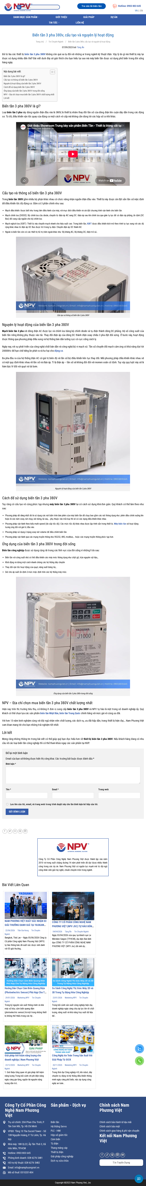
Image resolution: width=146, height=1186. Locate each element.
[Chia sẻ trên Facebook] (4, 831)
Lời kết (6, 98)
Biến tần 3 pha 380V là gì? (14, 76)
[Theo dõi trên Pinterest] (112, 1155)
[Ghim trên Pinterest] (20, 831)
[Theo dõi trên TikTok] (107, 1155)
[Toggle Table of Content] (51, 72)
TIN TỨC (53, 22)
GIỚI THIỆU (61, 17)
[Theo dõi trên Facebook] (102, 1155)
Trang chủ (40, 41)
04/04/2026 (57, 931)
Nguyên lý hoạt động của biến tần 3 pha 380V (22, 83)
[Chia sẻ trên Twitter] (10, 831)
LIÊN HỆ (80, 22)
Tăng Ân (80, 47)
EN (141, 11)
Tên (8, 789)
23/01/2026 (57, 998)
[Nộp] (19, 7)
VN (136, 11)
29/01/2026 (10, 998)
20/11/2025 (57, 1065)
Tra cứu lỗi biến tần (92, 6)
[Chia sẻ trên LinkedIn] (25, 831)
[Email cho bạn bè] (15, 831)
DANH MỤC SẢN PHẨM (25, 17)
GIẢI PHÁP (88, 17)
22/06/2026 (10, 930)
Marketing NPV (23, 998)
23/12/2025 (10, 1065)
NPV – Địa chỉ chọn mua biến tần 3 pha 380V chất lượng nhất (29, 94)
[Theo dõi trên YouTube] (122, 1155)
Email (55, 789)
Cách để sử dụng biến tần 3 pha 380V (19, 87)
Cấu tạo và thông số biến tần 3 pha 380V (21, 80)
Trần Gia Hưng (23, 930)
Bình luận (11, 764)
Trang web (103, 789)
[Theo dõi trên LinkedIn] (117, 1155)
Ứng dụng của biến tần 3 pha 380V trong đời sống (24, 91)
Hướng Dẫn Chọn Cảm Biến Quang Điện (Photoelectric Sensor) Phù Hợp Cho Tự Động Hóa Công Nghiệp (25, 992)
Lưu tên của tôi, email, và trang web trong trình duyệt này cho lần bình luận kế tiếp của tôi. (54, 804)
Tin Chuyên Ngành (56, 41)
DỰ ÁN (114, 17)
